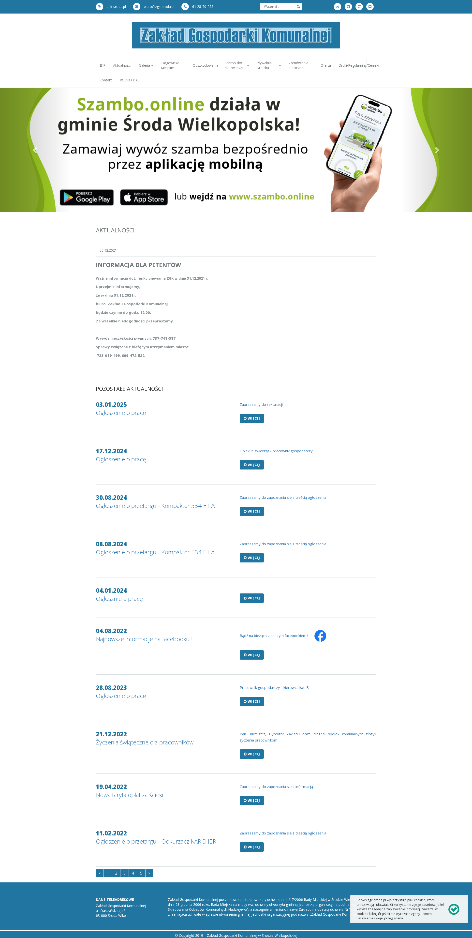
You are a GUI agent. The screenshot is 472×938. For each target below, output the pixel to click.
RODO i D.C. (129, 80)
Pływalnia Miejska (264, 65)
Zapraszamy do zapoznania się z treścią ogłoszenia (283, 497)
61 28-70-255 (202, 6)
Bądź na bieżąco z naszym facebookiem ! (274, 635)
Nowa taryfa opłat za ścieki (129, 795)
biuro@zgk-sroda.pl (158, 6)
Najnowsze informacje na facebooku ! (144, 639)
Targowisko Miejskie (170, 65)
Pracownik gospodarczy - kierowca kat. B (274, 687)
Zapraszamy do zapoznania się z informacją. (277, 786)
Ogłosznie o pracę (119, 598)
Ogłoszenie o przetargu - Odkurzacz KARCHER (156, 841)
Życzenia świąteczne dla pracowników (144, 742)
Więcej (253, 418)
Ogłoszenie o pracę (121, 412)
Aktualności (122, 65)
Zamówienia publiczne (298, 65)
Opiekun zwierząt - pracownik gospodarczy (276, 450)
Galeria (145, 65)
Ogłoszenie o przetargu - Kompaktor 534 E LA (155, 505)
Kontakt (106, 80)
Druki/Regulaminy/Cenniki (353, 65)
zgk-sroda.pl (116, 6)
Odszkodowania (205, 65)
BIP (102, 65)
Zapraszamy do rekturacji (261, 404)
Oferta (326, 65)
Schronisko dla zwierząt (235, 65)
